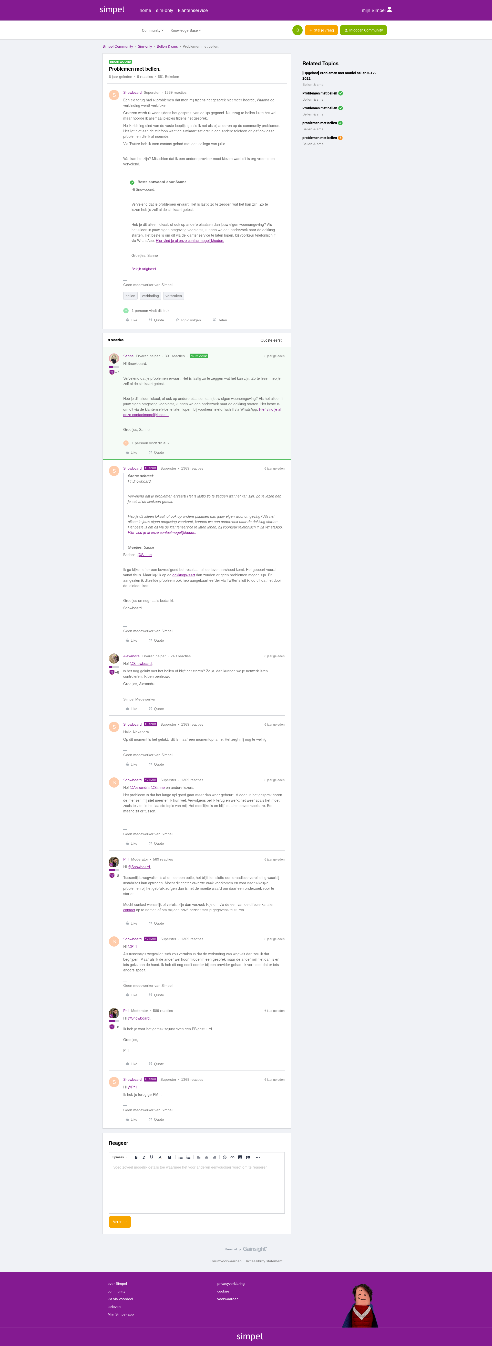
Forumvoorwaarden (226, 1261)
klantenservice (193, 10)
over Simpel (117, 1283)
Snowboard (132, 92)
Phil (126, 859)
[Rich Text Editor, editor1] (196, 1187)
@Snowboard (141, 663)
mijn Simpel (374, 10)
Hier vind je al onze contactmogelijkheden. (190, 240)
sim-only (164, 10)
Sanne (128, 356)
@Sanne (145, 554)
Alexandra (131, 656)
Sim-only (145, 46)
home (145, 10)
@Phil (132, 946)
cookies (223, 1291)
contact (129, 909)
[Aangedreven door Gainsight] (246, 1250)
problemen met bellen (319, 122)
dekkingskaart (183, 574)
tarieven (114, 1307)
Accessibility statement (264, 1261)
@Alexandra (140, 787)
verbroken (174, 296)
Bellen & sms (167, 46)
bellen (130, 296)
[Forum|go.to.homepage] (119, 30)
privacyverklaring (231, 1283)
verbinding (150, 296)
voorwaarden (228, 1299)
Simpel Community (117, 46)
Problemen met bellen (319, 93)
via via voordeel (120, 1299)
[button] (321, 30)
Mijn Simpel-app (121, 1314)
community (116, 1291)
